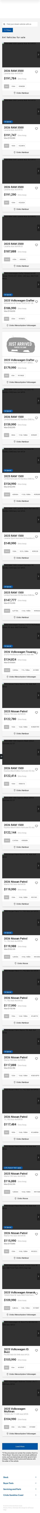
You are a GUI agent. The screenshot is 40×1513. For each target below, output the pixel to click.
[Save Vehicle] (36, 72)
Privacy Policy (7, 1508)
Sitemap (15, 1508)
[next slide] (38, 55)
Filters (8, 30)
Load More (20, 1446)
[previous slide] (3, 55)
